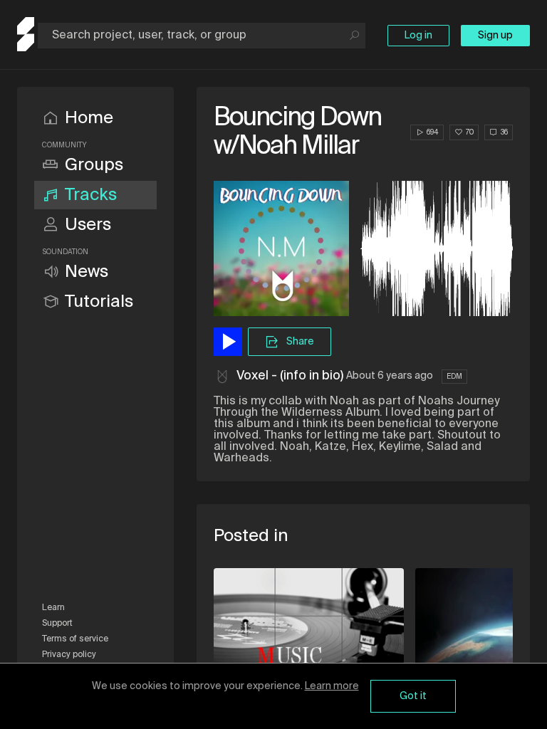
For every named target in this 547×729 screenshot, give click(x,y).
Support (57, 623)
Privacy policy (69, 655)
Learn (53, 608)
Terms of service (75, 639)
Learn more (332, 686)
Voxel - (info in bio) (289, 376)
